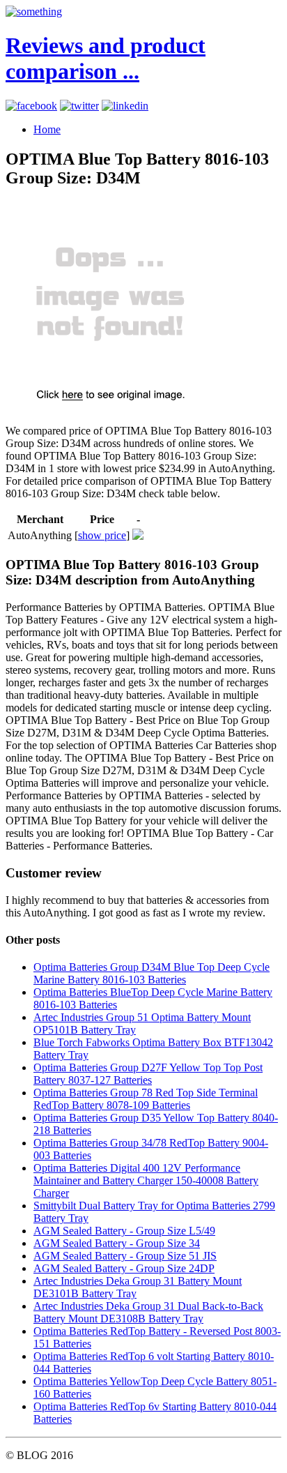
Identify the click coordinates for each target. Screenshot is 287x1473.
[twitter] (79, 106)
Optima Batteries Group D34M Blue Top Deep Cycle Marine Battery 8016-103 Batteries (151, 973)
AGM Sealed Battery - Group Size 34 (116, 1243)
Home (47, 129)
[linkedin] (125, 106)
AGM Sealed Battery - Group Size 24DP (124, 1268)
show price (102, 535)
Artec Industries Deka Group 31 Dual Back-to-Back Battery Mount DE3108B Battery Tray (148, 1312)
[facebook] (31, 106)
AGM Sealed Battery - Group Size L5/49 (124, 1231)
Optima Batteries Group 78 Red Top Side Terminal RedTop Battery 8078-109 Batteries (145, 1099)
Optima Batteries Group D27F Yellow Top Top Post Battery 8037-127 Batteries (148, 1074)
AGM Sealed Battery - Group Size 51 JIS (125, 1256)
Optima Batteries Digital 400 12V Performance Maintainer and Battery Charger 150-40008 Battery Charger (145, 1180)
